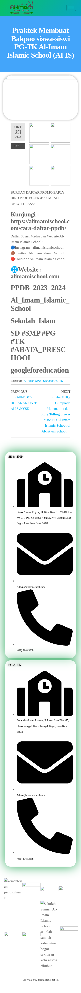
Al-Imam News (32, 380)
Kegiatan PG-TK (53, 380)
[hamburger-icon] (71, 8)
